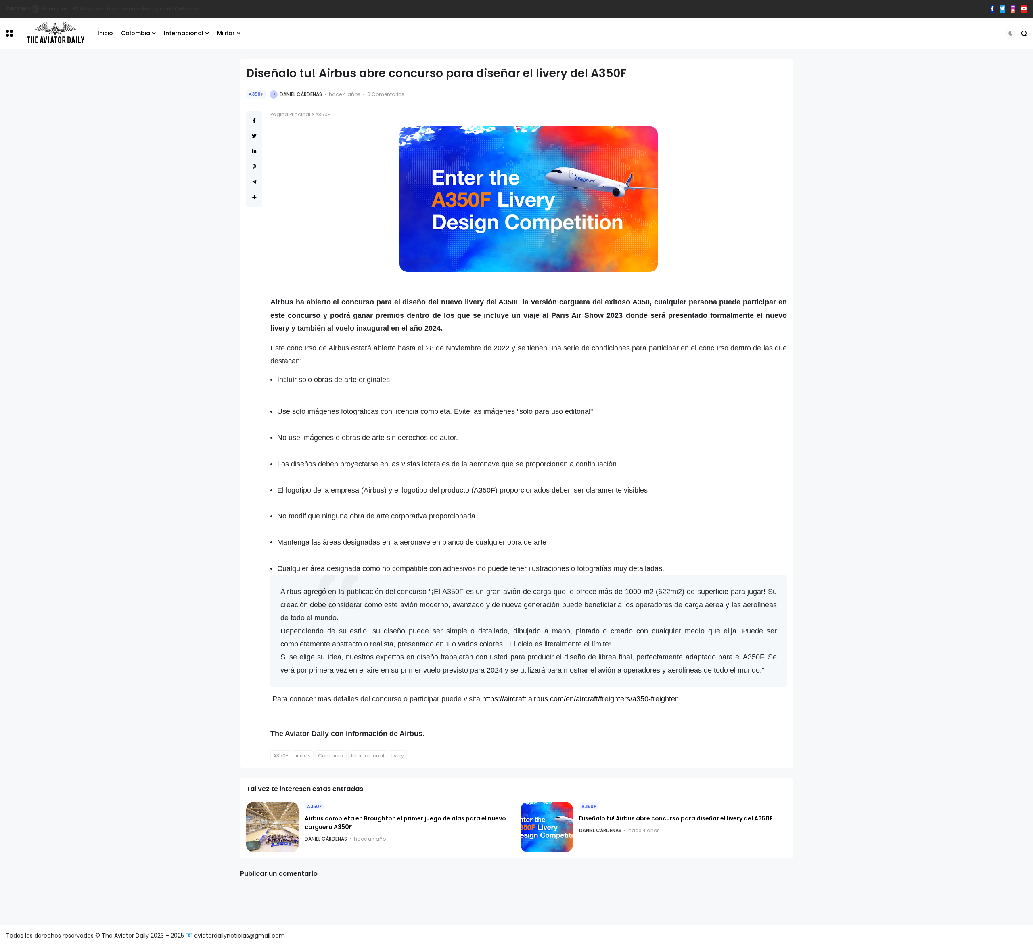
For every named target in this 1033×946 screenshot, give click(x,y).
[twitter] (1002, 9)
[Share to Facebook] (254, 120)
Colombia (135, 33)
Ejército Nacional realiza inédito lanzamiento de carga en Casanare (123, 8)
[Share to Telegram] (254, 181)
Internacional (183, 33)
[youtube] (1024, 9)
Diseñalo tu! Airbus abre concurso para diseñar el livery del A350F (676, 818)
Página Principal (290, 114)
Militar (226, 33)
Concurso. (331, 755)
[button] (9, 33)
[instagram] (1013, 9)
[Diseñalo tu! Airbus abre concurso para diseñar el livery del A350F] (547, 827)
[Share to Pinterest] (254, 166)
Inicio (105, 33)
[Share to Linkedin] (254, 151)
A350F (256, 94)
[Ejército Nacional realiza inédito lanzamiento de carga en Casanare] (34, 9)
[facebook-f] (992, 9)
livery (397, 755)
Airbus (303, 755)
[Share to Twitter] (254, 135)
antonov (17, 8)
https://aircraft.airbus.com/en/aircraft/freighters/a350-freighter (580, 699)
